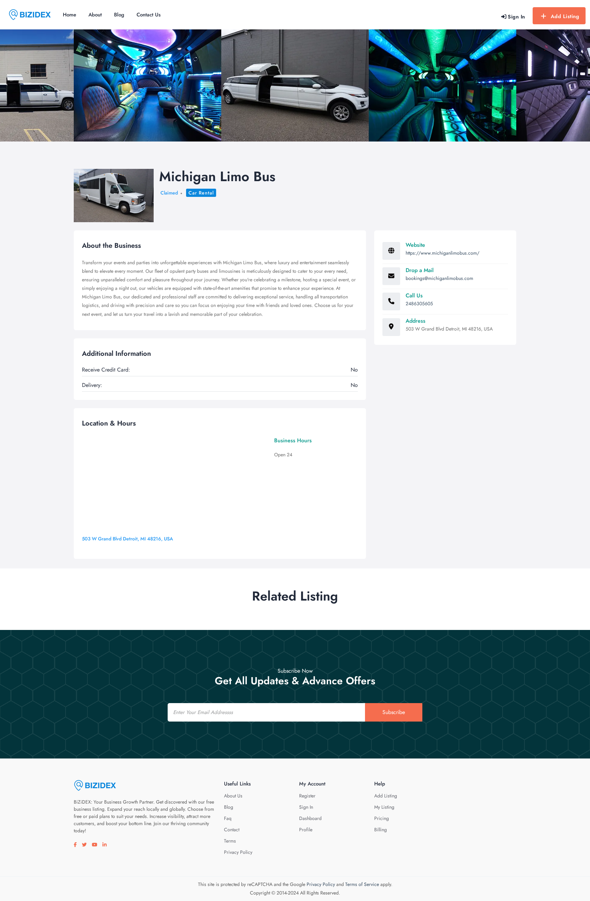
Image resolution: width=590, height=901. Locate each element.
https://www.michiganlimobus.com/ (442, 253)
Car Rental (201, 192)
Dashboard (310, 818)
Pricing (381, 818)
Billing (380, 829)
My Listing (384, 807)
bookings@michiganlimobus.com (439, 278)
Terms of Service (362, 884)
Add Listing (565, 16)
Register (307, 795)
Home (69, 14)
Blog (119, 14)
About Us (233, 795)
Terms (230, 840)
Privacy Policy (238, 852)
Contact (231, 829)
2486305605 (419, 303)
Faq (227, 818)
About (95, 14)
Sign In (306, 807)
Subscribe (393, 712)
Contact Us (148, 14)
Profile (305, 829)
